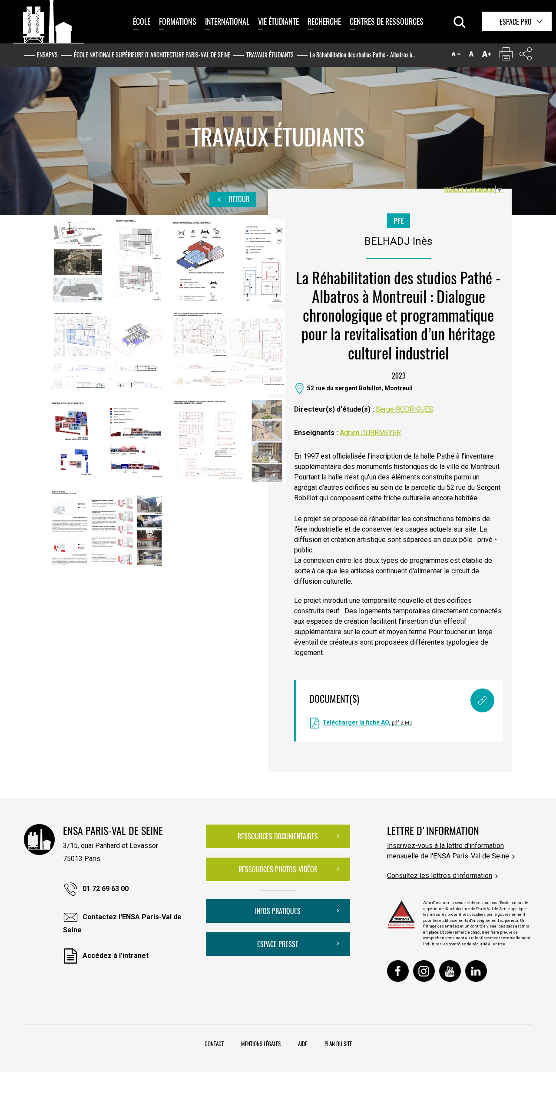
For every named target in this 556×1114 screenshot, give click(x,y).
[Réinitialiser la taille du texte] (471, 56)
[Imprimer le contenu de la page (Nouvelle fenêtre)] (506, 56)
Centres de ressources (387, 21)
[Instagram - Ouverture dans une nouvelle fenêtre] (424, 971)
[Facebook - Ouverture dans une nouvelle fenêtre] (398, 971)
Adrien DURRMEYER (370, 433)
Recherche (324, 21)
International (227, 21)
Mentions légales (261, 1043)
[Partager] (525, 56)
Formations (177, 21)
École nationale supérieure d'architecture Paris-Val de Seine (152, 54)
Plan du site (338, 1043)
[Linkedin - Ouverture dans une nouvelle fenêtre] (476, 971)
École (141, 21)
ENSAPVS (47, 54)
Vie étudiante (278, 21)
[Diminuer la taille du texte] (456, 56)
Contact (214, 1043)
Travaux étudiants (270, 54)
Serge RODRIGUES (404, 409)
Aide (302, 1043)
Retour (238, 199)
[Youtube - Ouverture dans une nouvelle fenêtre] (450, 971)
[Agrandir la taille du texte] (486, 56)
